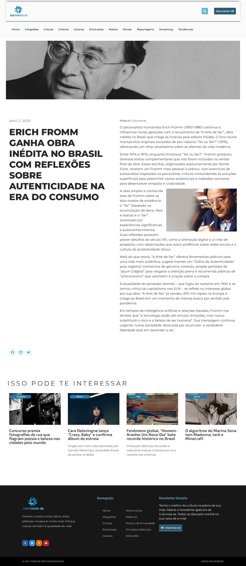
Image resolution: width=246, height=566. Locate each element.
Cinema (63, 29)
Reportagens (145, 29)
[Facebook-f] (25, 543)
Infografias (31, 29)
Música (113, 29)
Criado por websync (212, 561)
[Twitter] (32, 543)
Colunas (79, 29)
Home (16, 29)
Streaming (166, 29)
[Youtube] (46, 543)
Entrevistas (96, 29)
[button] (205, 11)
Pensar (127, 29)
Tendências (185, 29)
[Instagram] (39, 543)
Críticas (48, 29)
